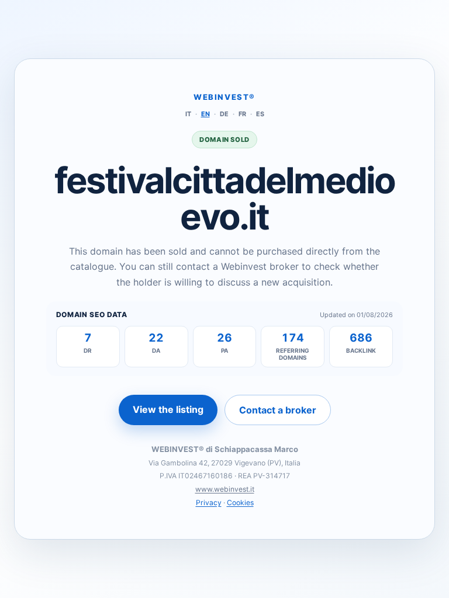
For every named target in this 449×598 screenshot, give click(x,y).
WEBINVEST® (224, 97)
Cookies (240, 502)
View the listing (168, 409)
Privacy (209, 502)
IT (188, 114)
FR (242, 114)
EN (205, 114)
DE (224, 114)
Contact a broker (277, 410)
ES (260, 114)
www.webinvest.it (224, 489)
